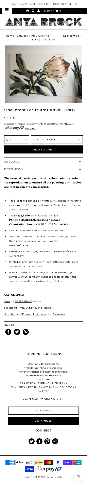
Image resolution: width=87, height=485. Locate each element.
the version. (22, 301)
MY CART (52, 10)
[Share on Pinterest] (26, 334)
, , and (23, 307)
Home (10, 35)
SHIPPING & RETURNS (43, 354)
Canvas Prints (26, 35)
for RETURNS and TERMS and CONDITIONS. (50, 387)
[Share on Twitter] (17, 334)
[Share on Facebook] (8, 334)
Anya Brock (54, 477)
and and (28, 314)
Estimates (58, 314)
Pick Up (47, 307)
